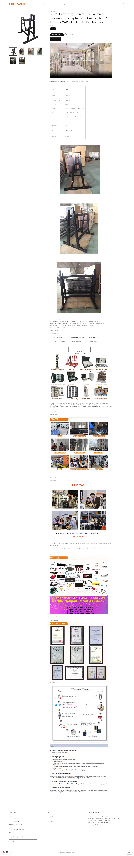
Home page (51, 816)
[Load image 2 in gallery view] (22, 51)
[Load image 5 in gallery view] (13, 60)
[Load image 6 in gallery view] (22, 60)
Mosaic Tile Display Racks (15, 827)
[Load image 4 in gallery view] (40, 51)
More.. (10, 832)
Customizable (69, 34)
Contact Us (50, 821)
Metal (53, 28)
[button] (42, 4)
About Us (50, 818)
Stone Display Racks (14, 821)
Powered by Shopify (72, 852)
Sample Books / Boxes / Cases (16, 829)
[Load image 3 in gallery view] (31, 51)
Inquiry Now (55, 39)
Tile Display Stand (13, 818)
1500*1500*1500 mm (57, 34)
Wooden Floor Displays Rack (16, 824)
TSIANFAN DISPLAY (64, 852)
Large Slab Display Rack (15, 816)
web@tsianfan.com (96, 825)
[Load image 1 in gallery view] (13, 51)
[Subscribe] (35, 841)
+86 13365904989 (103, 822)
